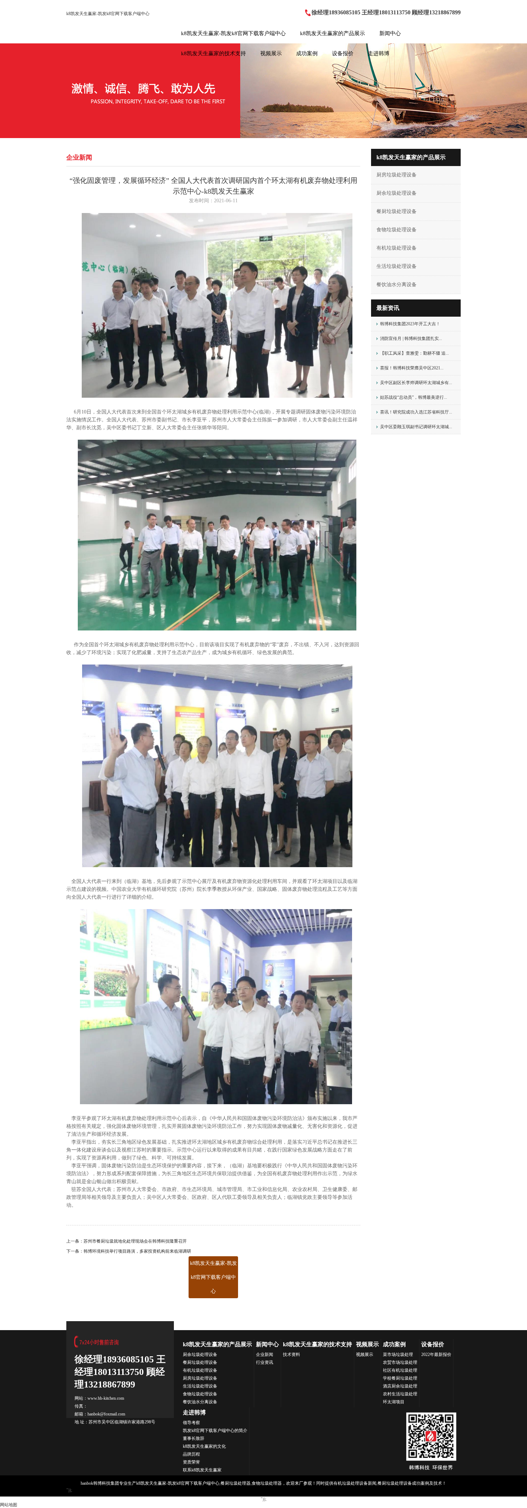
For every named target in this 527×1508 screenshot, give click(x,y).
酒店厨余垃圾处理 (400, 1386)
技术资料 (291, 1354)
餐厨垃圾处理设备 (396, 211)
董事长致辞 (193, 1438)
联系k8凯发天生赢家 (202, 1469)
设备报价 (342, 53)
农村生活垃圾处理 (400, 1393)
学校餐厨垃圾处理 (400, 1378)
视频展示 (271, 53)
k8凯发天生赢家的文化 (204, 1446)
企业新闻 (264, 1354)
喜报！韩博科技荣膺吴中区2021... (411, 367)
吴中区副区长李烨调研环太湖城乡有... (416, 382)
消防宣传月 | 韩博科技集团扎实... (411, 338)
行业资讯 (264, 1362)
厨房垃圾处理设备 (396, 175)
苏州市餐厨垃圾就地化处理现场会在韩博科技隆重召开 (135, 1241)
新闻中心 (390, 33)
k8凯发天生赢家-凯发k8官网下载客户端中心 (107, 13)
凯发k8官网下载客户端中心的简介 (215, 1430)
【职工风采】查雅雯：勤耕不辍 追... (414, 353)
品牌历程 (191, 1454)
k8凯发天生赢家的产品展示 (332, 33)
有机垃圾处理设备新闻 (354, 1483)
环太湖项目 (393, 1401)
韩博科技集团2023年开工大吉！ (410, 323)
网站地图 (8, 1504)
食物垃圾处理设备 (396, 229)
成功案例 (307, 53)
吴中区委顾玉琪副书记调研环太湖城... (416, 426)
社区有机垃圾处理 (400, 1370)
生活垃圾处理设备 (396, 266)
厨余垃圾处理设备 (396, 193)
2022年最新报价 (436, 1354)
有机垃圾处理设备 (396, 248)
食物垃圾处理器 (267, 1483)
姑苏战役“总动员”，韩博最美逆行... (413, 397)
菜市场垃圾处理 (398, 1354)
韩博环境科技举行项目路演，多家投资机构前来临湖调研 (137, 1251)
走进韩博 (378, 53)
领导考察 (191, 1422)
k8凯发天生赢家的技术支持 (213, 53)
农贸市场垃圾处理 (400, 1362)
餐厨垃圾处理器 (235, 1483)
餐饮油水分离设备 (396, 284)
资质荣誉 (191, 1462)
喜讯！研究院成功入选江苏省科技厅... (416, 412)
